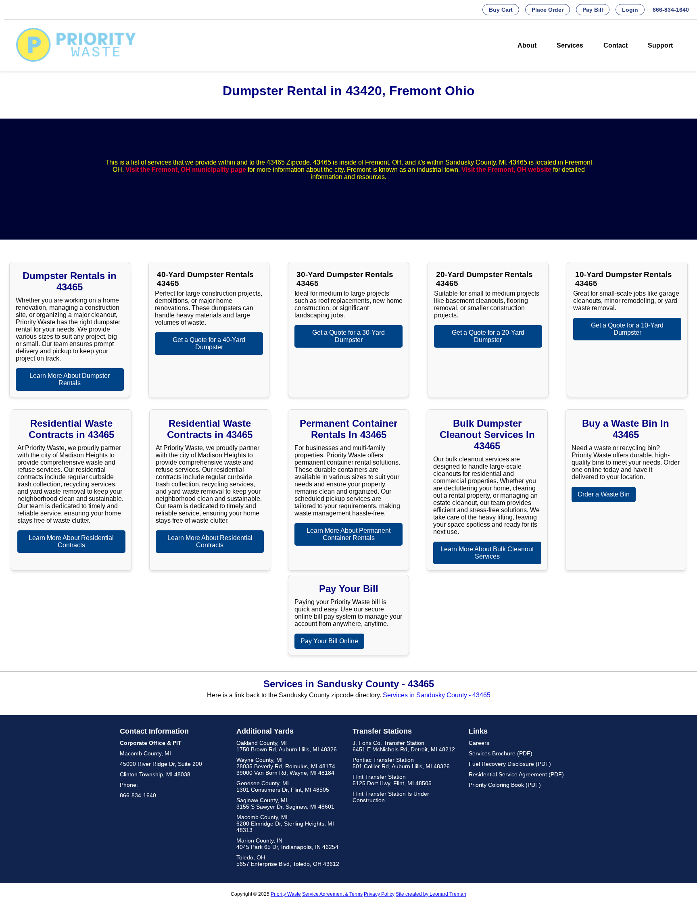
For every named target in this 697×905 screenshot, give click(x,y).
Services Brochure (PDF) (500, 753)
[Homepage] (76, 59)
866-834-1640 (671, 9)
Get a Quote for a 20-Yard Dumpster (488, 336)
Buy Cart (501, 9)
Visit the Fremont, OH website (506, 169)
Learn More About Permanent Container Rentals (348, 534)
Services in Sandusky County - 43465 (436, 695)
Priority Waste (286, 894)
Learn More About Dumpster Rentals (69, 379)
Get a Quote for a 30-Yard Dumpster (348, 336)
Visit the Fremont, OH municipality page (185, 169)
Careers (479, 743)
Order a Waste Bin (604, 494)
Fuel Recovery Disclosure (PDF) (510, 764)
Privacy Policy (379, 894)
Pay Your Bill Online (329, 641)
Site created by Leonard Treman (431, 894)
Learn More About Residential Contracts (71, 541)
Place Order (547, 9)
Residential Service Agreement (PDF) (516, 774)
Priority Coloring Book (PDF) (505, 785)
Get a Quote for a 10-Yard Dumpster (627, 329)
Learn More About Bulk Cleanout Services (487, 553)
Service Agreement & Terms (332, 894)
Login (630, 9)
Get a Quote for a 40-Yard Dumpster (209, 343)
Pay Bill (592, 9)
